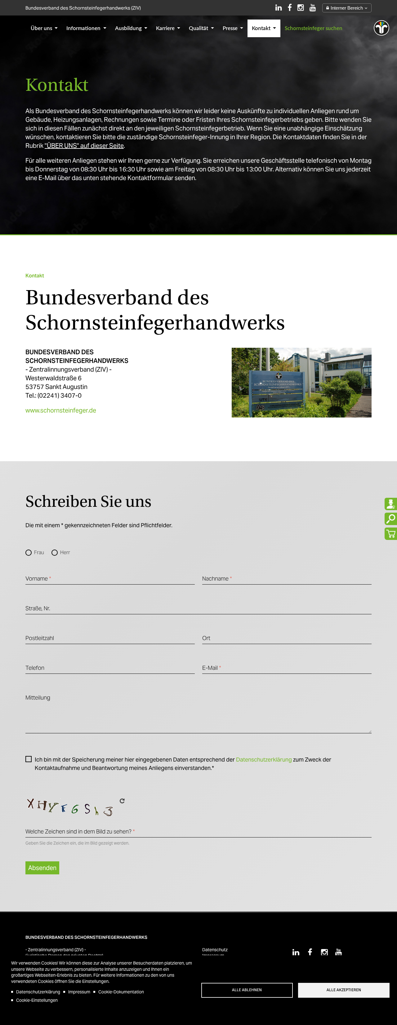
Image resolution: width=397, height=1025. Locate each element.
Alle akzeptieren (344, 989)
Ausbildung (129, 28)
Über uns (42, 28)
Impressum (79, 992)
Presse (231, 28)
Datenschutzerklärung (264, 759)
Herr (65, 552)
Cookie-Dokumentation (121, 992)
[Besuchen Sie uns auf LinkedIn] (278, 7)
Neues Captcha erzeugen (122, 800)
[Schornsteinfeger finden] (391, 504)
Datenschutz (215, 949)
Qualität (199, 28)
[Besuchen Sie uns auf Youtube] (313, 7)
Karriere (166, 28)
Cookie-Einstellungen (37, 1000)
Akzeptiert (30, 761)
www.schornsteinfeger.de (60, 410)
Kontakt (262, 28)
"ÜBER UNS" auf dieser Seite (84, 146)
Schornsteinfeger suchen (313, 28)
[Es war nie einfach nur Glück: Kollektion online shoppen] (391, 534)
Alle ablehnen (247, 989)
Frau (39, 552)
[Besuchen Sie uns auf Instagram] (300, 7)
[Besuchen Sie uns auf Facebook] (290, 7)
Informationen (84, 28)
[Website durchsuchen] (391, 519)
